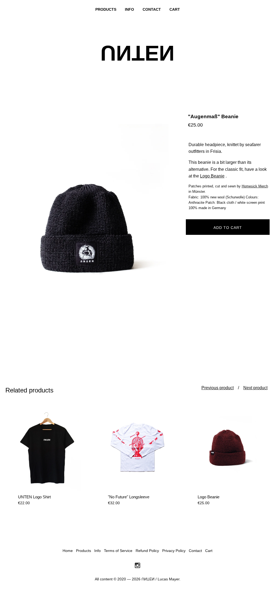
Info (129, 9)
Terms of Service (118, 550)
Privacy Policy (174, 550)
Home (68, 550)
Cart (174, 9)
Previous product (217, 387)
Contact (152, 9)
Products (105, 9)
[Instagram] (137, 566)
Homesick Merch (255, 186)
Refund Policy (147, 550)
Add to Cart (228, 227)
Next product (255, 387)
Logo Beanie (212, 176)
